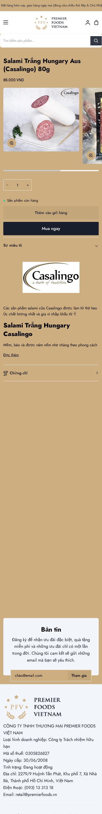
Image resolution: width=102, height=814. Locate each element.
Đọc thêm (11, 355)
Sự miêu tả (12, 245)
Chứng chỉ (19, 373)
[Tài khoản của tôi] (86, 22)
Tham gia (79, 675)
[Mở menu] (4, 22)
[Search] (96, 40)
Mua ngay (51, 228)
